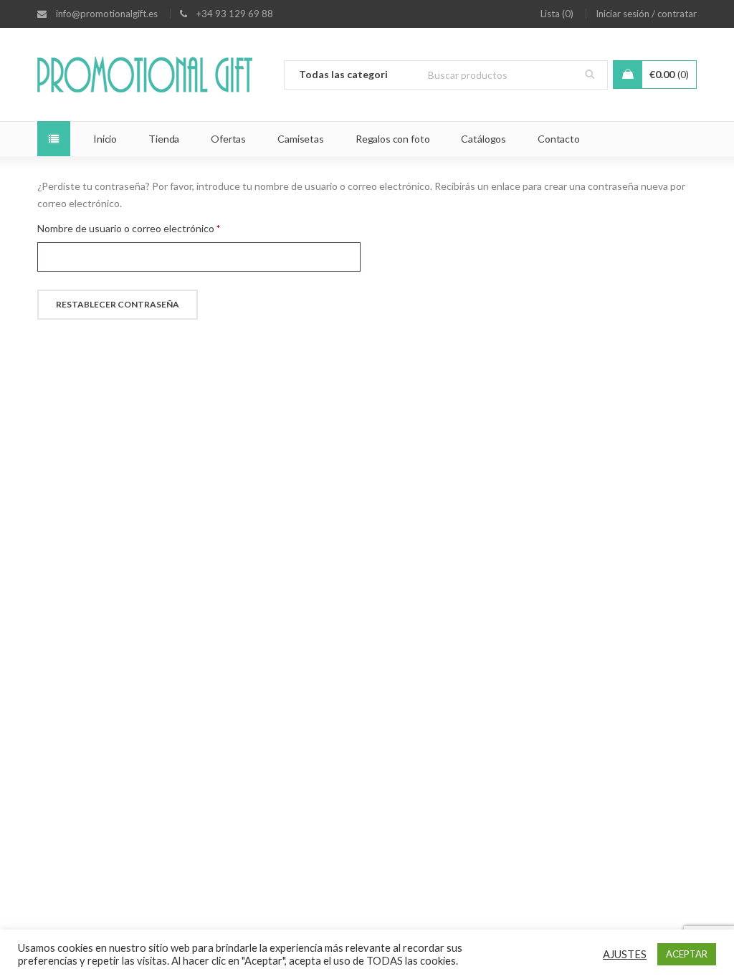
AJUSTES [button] (625, 954)
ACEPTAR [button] (686, 954)
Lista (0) (556, 13)
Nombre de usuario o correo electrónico (128, 228)
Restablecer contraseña (117, 304)
